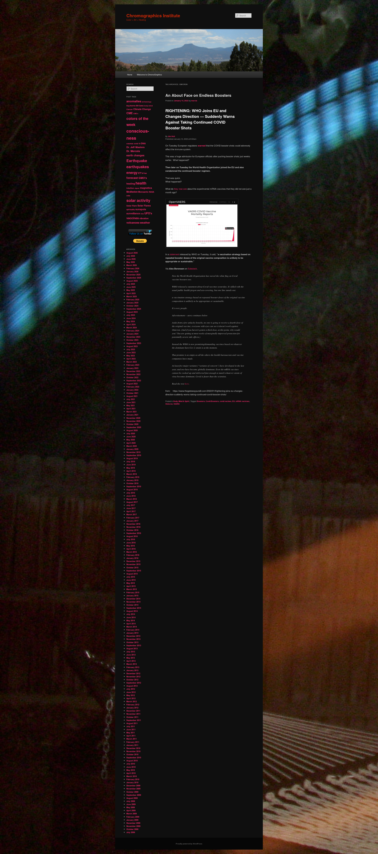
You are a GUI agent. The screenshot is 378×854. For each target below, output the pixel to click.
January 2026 (132, 271)
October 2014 (132, 604)
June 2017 (131, 508)
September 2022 (133, 380)
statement (174, 254)
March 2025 (131, 296)
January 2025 (132, 302)
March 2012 (131, 701)
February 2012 (132, 704)
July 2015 (130, 576)
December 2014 (133, 598)
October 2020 (132, 424)
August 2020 (132, 430)
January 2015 (132, 595)
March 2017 (131, 514)
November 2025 (133, 274)
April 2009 (131, 810)
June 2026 (131, 259)
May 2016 (130, 545)
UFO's (148, 213)
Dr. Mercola (133, 151)
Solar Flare (131, 205)
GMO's (143, 178)
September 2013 (133, 645)
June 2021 (131, 402)
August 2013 (132, 648)
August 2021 (132, 396)
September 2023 (133, 343)
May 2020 (130, 439)
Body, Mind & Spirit (181, 401)
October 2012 (132, 679)
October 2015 (132, 567)
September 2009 (133, 795)
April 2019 (131, 470)
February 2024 (132, 330)
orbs (128, 195)
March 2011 (131, 738)
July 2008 (130, 832)
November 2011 (133, 713)
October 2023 (132, 340)
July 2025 (130, 283)
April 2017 (131, 511)
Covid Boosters (212, 401)
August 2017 (132, 502)
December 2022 (133, 371)
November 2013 (133, 639)
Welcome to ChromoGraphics (149, 74)
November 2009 (133, 788)
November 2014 (133, 601)
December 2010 (133, 748)
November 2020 (133, 421)
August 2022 (132, 383)
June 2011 (131, 729)
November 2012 (133, 676)
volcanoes (132, 222)
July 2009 (130, 801)
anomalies (133, 101)
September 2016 (133, 533)
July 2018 (130, 492)
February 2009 (132, 816)
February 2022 (132, 386)
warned (202, 145)
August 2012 (132, 685)
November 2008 (133, 826)
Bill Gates (140, 105)
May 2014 (130, 620)
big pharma (130, 105)
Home (129, 74)
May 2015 (130, 583)
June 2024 (131, 318)
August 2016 (132, 536)
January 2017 (132, 520)
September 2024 (133, 308)
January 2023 (132, 368)
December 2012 (133, 673)
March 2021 (131, 411)
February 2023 (132, 364)
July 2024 (130, 315)
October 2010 (132, 754)
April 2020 (131, 442)
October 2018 (132, 483)
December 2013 (133, 636)
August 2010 (132, 760)
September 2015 (133, 570)
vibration (144, 218)
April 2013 (131, 660)
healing (130, 183)
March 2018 (131, 499)
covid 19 (137, 143)
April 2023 (131, 358)
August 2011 (132, 723)
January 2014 (132, 632)
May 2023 (130, 355)
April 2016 (131, 548)
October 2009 (132, 791)
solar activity (138, 200)
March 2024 (131, 327)
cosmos (129, 143)
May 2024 (130, 321)
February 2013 (132, 667)
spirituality (130, 209)
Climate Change (142, 109)
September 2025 (133, 277)
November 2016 (133, 527)
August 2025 (132, 280)
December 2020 (133, 418)
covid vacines (225, 401)
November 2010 (133, 751)
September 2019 (133, 455)
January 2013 (132, 670)
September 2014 (133, 608)
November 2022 (133, 374)
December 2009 (133, 785)
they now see (180, 188)
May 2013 (130, 657)
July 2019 (130, 461)
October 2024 (132, 305)
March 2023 (131, 361)
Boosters (201, 401)
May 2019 (130, 467)
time (142, 214)
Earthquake (136, 160)
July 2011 (130, 726)
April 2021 (131, 408)
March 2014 (131, 626)
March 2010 (131, 776)
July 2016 (130, 539)
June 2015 (131, 579)
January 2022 (132, 389)
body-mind (148, 106)
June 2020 (131, 436)
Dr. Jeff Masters (135, 147)
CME (129, 113)
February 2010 (132, 779)
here (187, 383)
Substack (192, 268)
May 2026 (130, 262)
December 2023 (133, 336)
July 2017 (130, 505)
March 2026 (131, 265)
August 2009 (132, 798)
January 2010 (132, 782)
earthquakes (137, 166)
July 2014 (130, 614)
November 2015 (133, 564)
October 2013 (132, 642)
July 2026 (130, 255)
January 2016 (132, 558)
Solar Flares (144, 205)
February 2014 (132, 629)
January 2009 (132, 819)
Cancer (129, 109)
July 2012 (130, 688)
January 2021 (132, 414)
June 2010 (131, 767)
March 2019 (131, 474)
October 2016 (132, 530)
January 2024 (132, 333)
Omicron (169, 404)
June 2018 (131, 495)
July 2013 (130, 651)
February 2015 (132, 592)
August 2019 (132, 458)
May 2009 (130, 807)
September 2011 (133, 720)
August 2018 (132, 489)
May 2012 (130, 695)
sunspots (140, 209)
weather (145, 222)
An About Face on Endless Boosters (198, 95)
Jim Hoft (171, 136)
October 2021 (132, 393)
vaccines (132, 218)
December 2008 (133, 823)
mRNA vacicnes (242, 401)
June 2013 (131, 654)
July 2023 (130, 349)
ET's (140, 173)
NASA (151, 192)
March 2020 (131, 446)
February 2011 (132, 742)
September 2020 (133, 427)
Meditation (132, 191)
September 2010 (133, 757)
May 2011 (130, 732)
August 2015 (132, 573)
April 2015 (131, 586)
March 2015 (131, 589)
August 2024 (132, 311)
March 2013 (131, 664)
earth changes (135, 155)
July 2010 (130, 763)
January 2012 (132, 707)
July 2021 (130, 399)
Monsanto (143, 191)
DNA (143, 143)
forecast (132, 178)
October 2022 (132, 377)
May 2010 (130, 770)
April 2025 (131, 293)
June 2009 (131, 804)
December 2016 (133, 523)
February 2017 (132, 517)
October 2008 (132, 829)
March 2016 (131, 551)
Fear (145, 173)
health (141, 183)
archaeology (146, 102)
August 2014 (132, 611)
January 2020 (132, 449)
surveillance (133, 213)
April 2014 (131, 623)
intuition (130, 188)
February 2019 (132, 477)
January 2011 (132, 745)
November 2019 (133, 452)
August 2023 (132, 346)
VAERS (176, 404)
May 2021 (130, 405)
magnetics (146, 188)
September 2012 (133, 682)
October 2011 (132, 717)
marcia (194, 100)
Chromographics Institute (153, 15)
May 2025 (130, 290)
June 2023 (131, 352)
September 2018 (133, 486)
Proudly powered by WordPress (189, 843)
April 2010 (131, 773)
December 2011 (133, 710)
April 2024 (131, 324)
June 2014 (131, 617)
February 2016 (132, 555)
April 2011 (131, 735)
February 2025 (132, 299)
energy (132, 172)
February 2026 (132, 268)
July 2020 (130, 433)
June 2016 (131, 542)
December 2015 (133, 561)
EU (233, 401)
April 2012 (131, 698)
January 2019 (132, 480)
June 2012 (131, 692)
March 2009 (131, 813)
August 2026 (132, 252)
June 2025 (131, 287)
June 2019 (131, 464)
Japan (137, 188)
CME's (135, 113)
